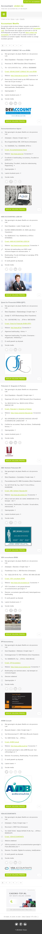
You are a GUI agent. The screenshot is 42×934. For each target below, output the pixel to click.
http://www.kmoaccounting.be (20, 245)
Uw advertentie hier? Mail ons (21, 909)
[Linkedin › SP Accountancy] (15, 688)
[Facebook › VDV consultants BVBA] (11, 610)
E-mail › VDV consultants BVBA (15, 578)
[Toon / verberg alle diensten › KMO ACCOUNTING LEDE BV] (23, 256)
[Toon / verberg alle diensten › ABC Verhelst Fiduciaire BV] (23, 505)
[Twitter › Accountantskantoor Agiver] (6, 181)
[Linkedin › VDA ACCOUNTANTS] (15, 862)
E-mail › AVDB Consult (12, 742)
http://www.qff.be (16, 327)
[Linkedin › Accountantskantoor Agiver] (15, 181)
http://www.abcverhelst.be (19, 495)
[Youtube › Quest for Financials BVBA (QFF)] (20, 349)
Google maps (30, 59)
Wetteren (20, 651)
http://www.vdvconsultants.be (20, 582)
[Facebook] (21, 924)
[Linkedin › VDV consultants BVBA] (15, 610)
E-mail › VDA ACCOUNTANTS (14, 836)
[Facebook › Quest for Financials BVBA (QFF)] (11, 349)
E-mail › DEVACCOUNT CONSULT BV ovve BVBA (21, 71)
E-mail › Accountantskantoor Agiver (16, 150)
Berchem (16, 567)
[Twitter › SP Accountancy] (6, 688)
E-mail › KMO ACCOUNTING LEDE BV (17, 241)
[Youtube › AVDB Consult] (20, 772)
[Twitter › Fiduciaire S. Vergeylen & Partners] (6, 442)
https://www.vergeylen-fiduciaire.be (21, 413)
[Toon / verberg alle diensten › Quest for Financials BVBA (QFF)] (23, 337)
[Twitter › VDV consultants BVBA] (6, 610)
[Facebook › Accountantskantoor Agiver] (11, 181)
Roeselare (20, 59)
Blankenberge (21, 312)
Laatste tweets (10, 763)
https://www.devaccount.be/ (19, 75)
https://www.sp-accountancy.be (20, 667)
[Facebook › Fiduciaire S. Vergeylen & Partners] (11, 442)
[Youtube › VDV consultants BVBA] (20, 610)
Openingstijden (10, 91)
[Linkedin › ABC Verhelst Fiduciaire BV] (15, 522)
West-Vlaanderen (10, 59)
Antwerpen (8, 138)
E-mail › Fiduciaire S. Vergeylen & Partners (18, 409)
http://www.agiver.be (17, 154)
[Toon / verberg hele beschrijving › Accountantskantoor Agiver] (23, 159)
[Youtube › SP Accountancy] (20, 688)
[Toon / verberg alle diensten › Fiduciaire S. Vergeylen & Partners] (23, 425)
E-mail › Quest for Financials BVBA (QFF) (18, 323)
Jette (18, 730)
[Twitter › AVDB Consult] (6, 772)
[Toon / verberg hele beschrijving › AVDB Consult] (23, 751)
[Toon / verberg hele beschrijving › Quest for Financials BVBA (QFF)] (23, 331)
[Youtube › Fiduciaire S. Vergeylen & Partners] (20, 442)
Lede (18, 226)
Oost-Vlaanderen (10, 226)
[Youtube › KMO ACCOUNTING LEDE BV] (20, 269)
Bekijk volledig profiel (15, 121)
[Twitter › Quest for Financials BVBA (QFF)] (6, 349)
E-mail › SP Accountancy (13, 663)
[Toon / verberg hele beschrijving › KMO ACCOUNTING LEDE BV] (23, 250)
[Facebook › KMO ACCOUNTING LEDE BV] (11, 269)
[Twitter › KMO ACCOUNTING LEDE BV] (6, 269)
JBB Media (19, 929)
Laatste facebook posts (13, 95)
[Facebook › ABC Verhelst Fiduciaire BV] (11, 522)
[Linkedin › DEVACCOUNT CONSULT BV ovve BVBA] (15, 103)
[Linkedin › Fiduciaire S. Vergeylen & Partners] (15, 442)
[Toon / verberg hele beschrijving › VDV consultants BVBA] (23, 588)
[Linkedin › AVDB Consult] (15, 772)
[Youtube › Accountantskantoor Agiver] (20, 181)
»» (21, 45)
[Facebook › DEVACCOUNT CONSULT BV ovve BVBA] (11, 103)
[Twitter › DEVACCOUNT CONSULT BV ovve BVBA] (6, 103)
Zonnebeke (20, 477)
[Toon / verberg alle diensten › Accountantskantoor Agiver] (23, 164)
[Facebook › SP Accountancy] (11, 688)
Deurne (15, 138)
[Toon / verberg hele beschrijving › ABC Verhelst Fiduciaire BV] (23, 500)
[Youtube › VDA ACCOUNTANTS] (20, 862)
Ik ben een (32, 1)
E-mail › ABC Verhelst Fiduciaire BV (16, 491)
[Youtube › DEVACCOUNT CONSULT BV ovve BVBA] (20, 103)
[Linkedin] (25, 924)
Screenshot (33, 75)
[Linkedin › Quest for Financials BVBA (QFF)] (15, 349)
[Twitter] (16, 924)
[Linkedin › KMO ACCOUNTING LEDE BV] (15, 269)
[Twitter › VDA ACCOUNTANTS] (6, 862)
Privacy (25, 929)
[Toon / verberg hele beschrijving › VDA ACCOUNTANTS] (23, 846)
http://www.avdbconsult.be (19, 746)
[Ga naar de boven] (39, 121)
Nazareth (20, 395)
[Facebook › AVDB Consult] (11, 772)
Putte (14, 823)
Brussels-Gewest (10, 730)
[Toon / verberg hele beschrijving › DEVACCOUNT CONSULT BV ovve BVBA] (23, 80)
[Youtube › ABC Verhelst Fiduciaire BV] (20, 522)
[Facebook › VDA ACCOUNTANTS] (11, 862)
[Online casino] (21, 890)
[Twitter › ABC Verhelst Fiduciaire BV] (6, 522)
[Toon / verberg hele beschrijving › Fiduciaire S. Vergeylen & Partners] (23, 420)
